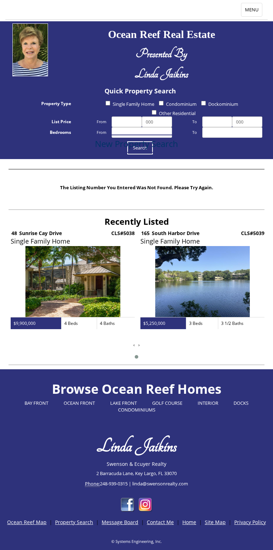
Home (189, 522)
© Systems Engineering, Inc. (136, 541)
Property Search (74, 522)
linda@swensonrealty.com (160, 483)
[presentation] (134, 345)
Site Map (215, 522)
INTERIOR (208, 403)
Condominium (181, 104)
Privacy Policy (250, 522)
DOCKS (241, 403)
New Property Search (136, 143)
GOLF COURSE (167, 403)
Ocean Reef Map (27, 522)
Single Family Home (133, 104)
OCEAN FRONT (79, 403)
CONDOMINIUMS (136, 410)
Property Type (56, 103)
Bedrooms (60, 132)
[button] (136, 356)
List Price (61, 122)
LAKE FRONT (123, 403)
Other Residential (177, 113)
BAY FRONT (36, 403)
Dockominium (223, 104)
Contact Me (160, 522)
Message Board (120, 522)
